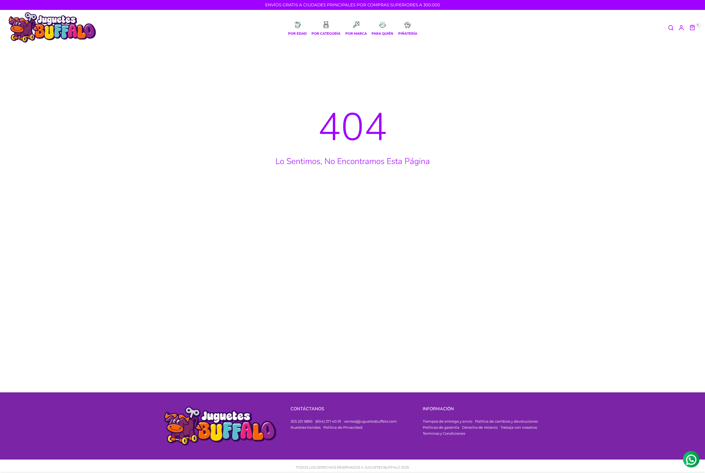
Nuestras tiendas (306, 427)
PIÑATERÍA (407, 33)
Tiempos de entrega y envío (447, 421)
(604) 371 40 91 (328, 421)
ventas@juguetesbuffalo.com (370, 421)
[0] (693, 28)
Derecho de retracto (480, 427)
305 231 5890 (302, 421)
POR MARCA (356, 33)
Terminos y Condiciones (444, 433)
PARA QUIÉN (382, 33)
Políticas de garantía (441, 427)
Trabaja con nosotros (518, 427)
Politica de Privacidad (342, 427)
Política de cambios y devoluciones (506, 421)
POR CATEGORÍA (325, 33)
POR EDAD (297, 33)
